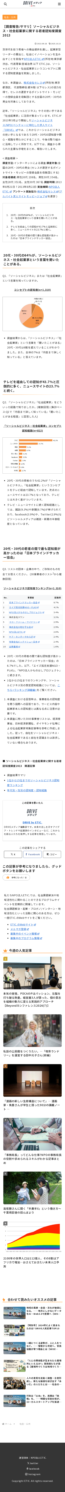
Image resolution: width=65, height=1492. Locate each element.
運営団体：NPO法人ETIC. (33, 1457)
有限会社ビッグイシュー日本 (23, 641)
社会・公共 (10, 17)
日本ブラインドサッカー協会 (23, 602)
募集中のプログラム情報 (25, 938)
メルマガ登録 (18, 929)
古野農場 (13, 646)
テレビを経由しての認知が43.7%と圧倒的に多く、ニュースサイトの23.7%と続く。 (34, 228)
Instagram (34, 1474)
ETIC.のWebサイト (21, 924)
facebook (34, 1468)
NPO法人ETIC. (32, 59)
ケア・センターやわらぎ (21, 636)
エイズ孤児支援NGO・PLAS (23, 607)
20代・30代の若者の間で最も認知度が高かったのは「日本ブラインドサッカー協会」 (34, 237)
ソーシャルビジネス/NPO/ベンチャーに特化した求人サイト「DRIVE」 (28, 125)
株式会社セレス (33, 82)
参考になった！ (16, 877)
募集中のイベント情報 (23, 933)
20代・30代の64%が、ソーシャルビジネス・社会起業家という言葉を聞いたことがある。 (34, 217)
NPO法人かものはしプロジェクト (25, 612)
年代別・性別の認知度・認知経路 (27, 790)
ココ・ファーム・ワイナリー (23, 621)
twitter (34, 1463)
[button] (52, 854)
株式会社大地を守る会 (20, 626)
